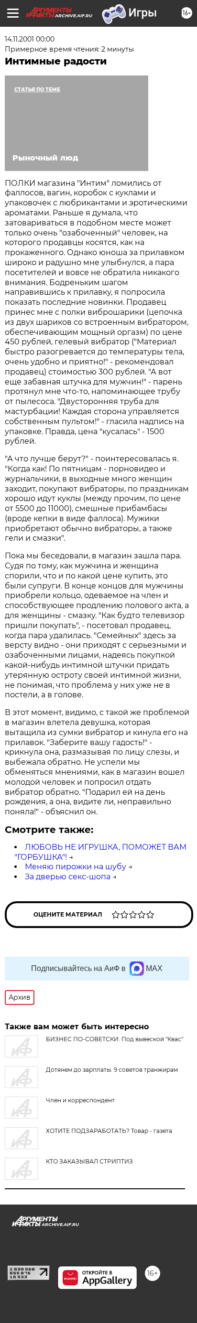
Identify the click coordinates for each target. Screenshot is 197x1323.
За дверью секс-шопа (67, 876)
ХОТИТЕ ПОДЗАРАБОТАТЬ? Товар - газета (109, 1130)
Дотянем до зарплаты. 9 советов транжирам (112, 1069)
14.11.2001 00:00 (30, 39)
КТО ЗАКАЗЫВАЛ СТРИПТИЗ (89, 1161)
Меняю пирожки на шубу (75, 866)
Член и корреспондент (80, 1100)
